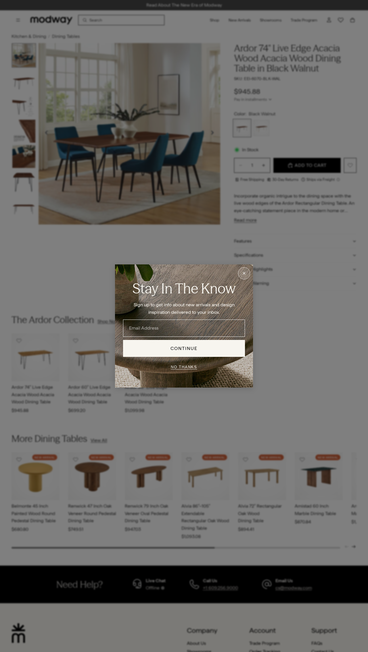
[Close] (244, 273)
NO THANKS (184, 367)
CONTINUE (184, 348)
